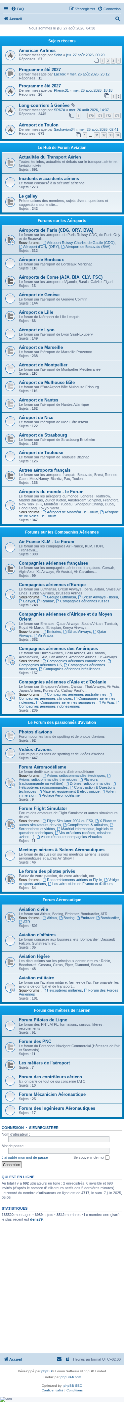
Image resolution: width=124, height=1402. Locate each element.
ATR (26, 922)
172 (108, 116)
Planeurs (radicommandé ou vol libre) (58, 781)
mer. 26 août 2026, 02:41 (98, 129)
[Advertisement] (62, 1287)
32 (103, 135)
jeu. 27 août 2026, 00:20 (85, 55)
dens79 (36, 1219)
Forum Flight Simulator (43, 808)
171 (99, 116)
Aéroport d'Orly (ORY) (41, 247)
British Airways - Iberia (100, 597)
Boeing (68, 918)
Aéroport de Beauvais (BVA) (87, 247)
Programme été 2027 (40, 69)
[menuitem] (17, 9)
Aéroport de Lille (36, 312)
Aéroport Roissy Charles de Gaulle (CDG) (81, 243)
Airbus (52, 918)
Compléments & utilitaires (87, 825)
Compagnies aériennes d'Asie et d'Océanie (62, 681)
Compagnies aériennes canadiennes (76, 661)
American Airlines (37, 50)
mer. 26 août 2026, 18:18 (92, 90)
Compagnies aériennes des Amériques (58, 648)
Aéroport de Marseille (41, 347)
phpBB (46, 1371)
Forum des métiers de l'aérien (62, 1010)
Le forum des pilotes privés (47, 871)
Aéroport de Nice (36, 417)
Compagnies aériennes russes (84, 601)
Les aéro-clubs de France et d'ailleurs (82, 884)
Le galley (28, 196)
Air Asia (108, 702)
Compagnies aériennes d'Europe (52, 584)
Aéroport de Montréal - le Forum (72, 512)
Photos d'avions (35, 731)
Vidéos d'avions (35, 749)
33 (110, 135)
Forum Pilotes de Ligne (43, 1019)
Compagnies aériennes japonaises (68, 702)
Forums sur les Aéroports (62, 220)
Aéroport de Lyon (37, 329)
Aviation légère (34, 956)
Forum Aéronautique (62, 900)
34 (117, 135)
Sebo (58, 55)
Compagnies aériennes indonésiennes (49, 706)
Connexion (13, 1128)
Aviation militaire (36, 977)
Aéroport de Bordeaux (41, 259)
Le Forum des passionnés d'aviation (62, 722)
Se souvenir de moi (89, 1157)
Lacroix (60, 74)
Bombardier (110, 918)
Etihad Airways (79, 631)
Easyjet (29, 601)
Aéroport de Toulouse (41, 452)
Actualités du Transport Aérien (50, 157)
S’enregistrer (44, 1128)
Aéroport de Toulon (39, 124)
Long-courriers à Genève (44, 105)
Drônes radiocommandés (90, 783)
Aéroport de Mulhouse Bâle (47, 382)
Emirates (54, 631)
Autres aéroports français (44, 470)
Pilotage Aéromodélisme (61, 795)
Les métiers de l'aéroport (44, 1062)
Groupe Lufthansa (61, 597)
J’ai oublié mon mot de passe (25, 1157)
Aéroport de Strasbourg (43, 435)
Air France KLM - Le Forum (46, 541)
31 (97, 135)
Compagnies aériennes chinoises (45, 698)
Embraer (88, 918)
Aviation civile (33, 909)
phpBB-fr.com (71, 1377)
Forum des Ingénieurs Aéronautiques (57, 1108)
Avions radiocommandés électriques (76, 775)
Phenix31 (61, 90)
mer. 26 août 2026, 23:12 (89, 74)
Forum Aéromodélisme (42, 767)
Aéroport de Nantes (38, 399)
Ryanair (47, 601)
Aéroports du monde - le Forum (51, 491)
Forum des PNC (35, 1041)
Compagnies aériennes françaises (53, 563)
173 (116, 116)
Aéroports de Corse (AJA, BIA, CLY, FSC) (61, 277)
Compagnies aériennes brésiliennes (72, 669)
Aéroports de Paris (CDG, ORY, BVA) (56, 230)
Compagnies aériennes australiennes (76, 694)
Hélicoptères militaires (64, 990)
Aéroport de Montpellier (43, 364)
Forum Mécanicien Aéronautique (52, 1094)
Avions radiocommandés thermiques (48, 779)
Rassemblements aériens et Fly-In (74, 880)
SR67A (59, 110)
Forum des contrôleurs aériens (50, 1076)
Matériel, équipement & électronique (71, 791)
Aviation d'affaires (37, 934)
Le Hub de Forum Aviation (62, 147)
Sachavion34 (64, 129)
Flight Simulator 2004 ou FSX (70, 821)
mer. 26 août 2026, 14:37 (89, 110)
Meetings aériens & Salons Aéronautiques (61, 849)
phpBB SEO (72, 1385)
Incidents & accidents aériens (49, 178)
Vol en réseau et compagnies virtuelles (71, 837)
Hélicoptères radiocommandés (43, 787)
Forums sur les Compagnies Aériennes (62, 532)
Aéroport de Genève (39, 294)
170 (91, 116)
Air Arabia (45, 635)
